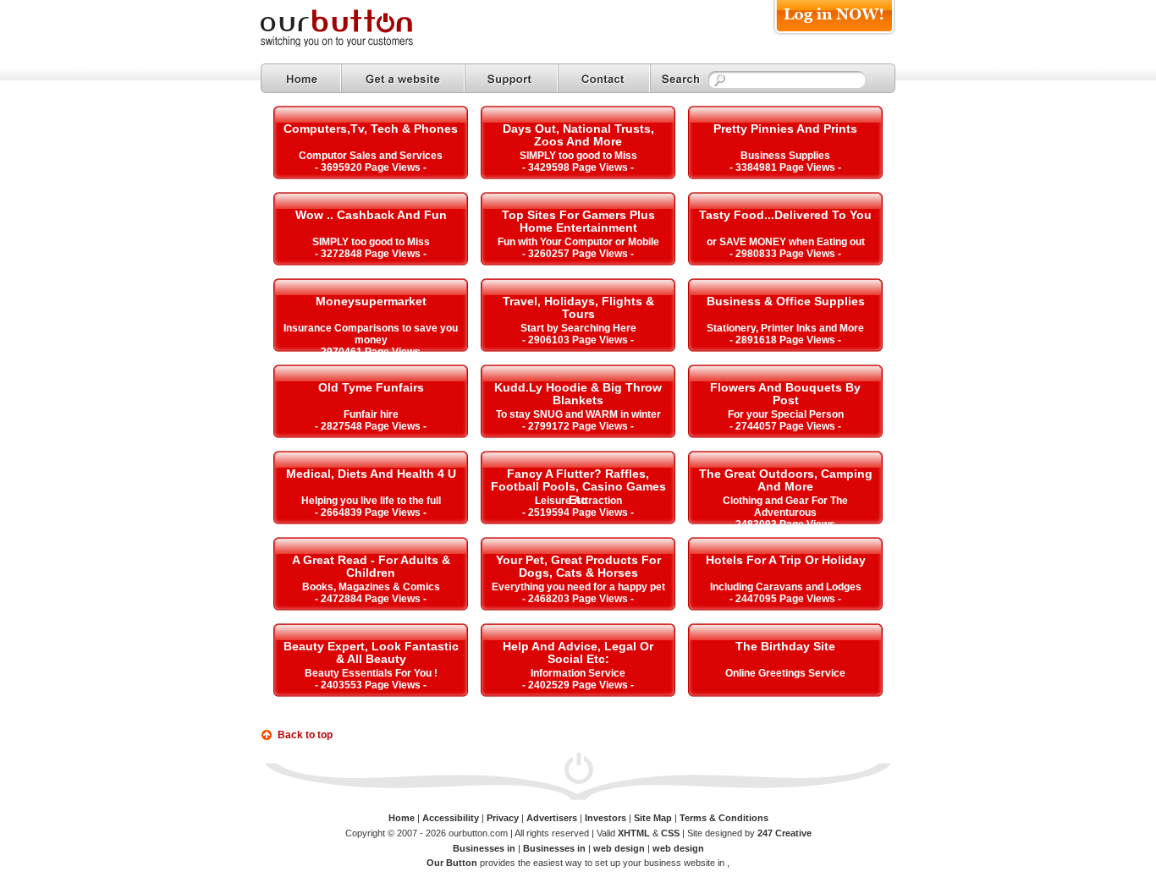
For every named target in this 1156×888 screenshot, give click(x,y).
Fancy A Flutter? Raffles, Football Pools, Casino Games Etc (578, 487)
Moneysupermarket (371, 301)
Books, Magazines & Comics (371, 587)
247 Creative (784, 833)
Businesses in (485, 848)
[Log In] (834, 35)
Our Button (452, 863)
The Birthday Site (785, 646)
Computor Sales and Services (371, 156)
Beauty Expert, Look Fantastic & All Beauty (371, 652)
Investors (605, 818)
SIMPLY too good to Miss (578, 156)
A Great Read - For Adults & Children (371, 566)
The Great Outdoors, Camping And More (786, 480)
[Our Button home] (301, 78)
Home (401, 818)
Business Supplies (785, 156)
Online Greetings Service (785, 673)
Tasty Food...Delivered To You (785, 215)
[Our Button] (354, 43)
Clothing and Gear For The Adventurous (785, 506)
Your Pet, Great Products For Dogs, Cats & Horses (578, 566)
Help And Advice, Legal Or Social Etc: (578, 652)
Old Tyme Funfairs (371, 387)
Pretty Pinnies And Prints (785, 128)
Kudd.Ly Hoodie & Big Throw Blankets (578, 394)
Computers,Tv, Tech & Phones (370, 128)
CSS (670, 833)
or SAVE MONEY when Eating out (786, 242)
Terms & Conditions (724, 818)
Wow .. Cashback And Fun (371, 215)
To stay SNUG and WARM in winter (578, 414)
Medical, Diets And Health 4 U (371, 473)
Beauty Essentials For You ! (371, 673)
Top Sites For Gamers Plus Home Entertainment (578, 221)
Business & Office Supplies (786, 301)
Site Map (653, 818)
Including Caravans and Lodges (785, 587)
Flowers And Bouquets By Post (785, 394)
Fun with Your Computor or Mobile (578, 242)
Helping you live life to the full (371, 501)
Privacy (503, 818)
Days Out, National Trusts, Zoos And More (578, 135)
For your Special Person (786, 414)
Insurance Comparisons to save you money (370, 334)
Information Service (578, 673)
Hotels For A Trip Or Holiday (786, 560)
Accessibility (450, 818)
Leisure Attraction (578, 501)
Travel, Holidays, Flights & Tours (578, 307)
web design (619, 848)
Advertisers (551, 818)
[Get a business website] (403, 78)
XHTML (634, 833)
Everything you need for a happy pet (578, 587)
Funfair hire (371, 414)
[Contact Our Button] (604, 78)
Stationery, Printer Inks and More (785, 328)
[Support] (511, 78)
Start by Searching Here (578, 328)
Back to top (305, 735)
